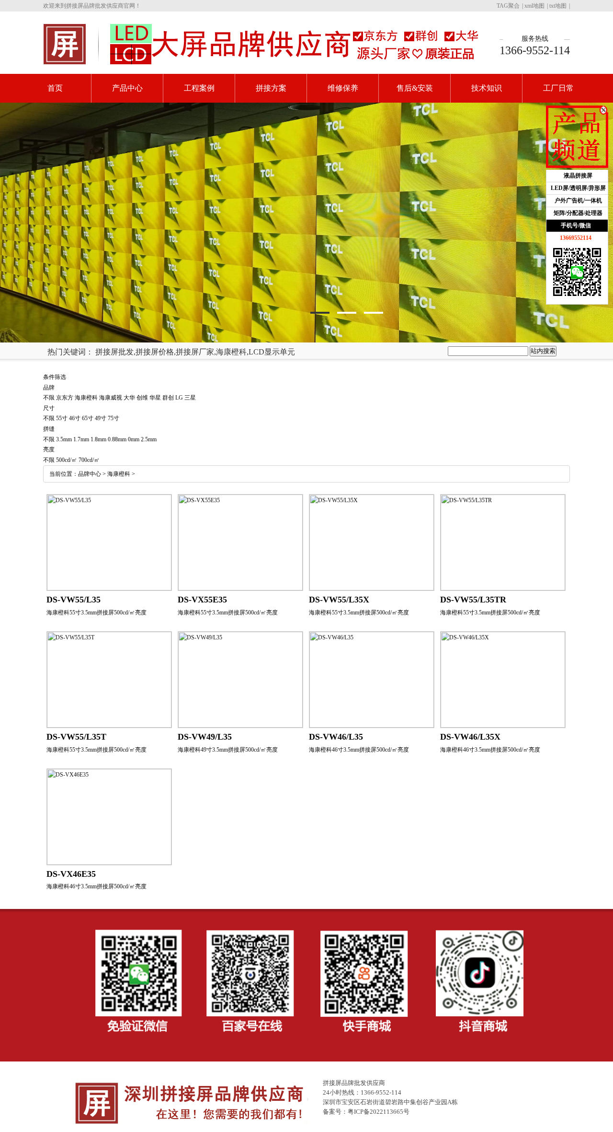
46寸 (74, 418)
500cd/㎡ (66, 460)
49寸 (100, 418)
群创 (168, 397)
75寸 (113, 418)
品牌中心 (89, 474)
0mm (133, 439)
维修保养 (343, 88)
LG (179, 397)
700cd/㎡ (89, 460)
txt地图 (558, 5)
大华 (129, 397)
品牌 (49, 387)
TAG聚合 (508, 5)
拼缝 (49, 428)
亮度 (49, 449)
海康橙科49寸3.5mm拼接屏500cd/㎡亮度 (228, 749)
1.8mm (98, 439)
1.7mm (81, 439)
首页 (55, 88)
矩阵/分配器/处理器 (578, 213)
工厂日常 (558, 88)
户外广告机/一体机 (578, 200)
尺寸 (49, 408)
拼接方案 (271, 88)
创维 (142, 397)
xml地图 (534, 5)
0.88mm (117, 439)
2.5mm (149, 439)
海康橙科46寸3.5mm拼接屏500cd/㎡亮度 (359, 749)
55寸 (62, 418)
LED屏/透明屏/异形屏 (578, 188)
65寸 (87, 418)
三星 (190, 397)
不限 (49, 397)
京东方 (64, 397)
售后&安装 (415, 88)
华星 (155, 397)
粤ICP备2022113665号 (378, 1111)
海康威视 (110, 397)
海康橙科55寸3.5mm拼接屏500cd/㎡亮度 (96, 612)
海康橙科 (86, 397)
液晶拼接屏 (578, 175)
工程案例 (199, 88)
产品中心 (127, 88)
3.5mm (64, 439)
